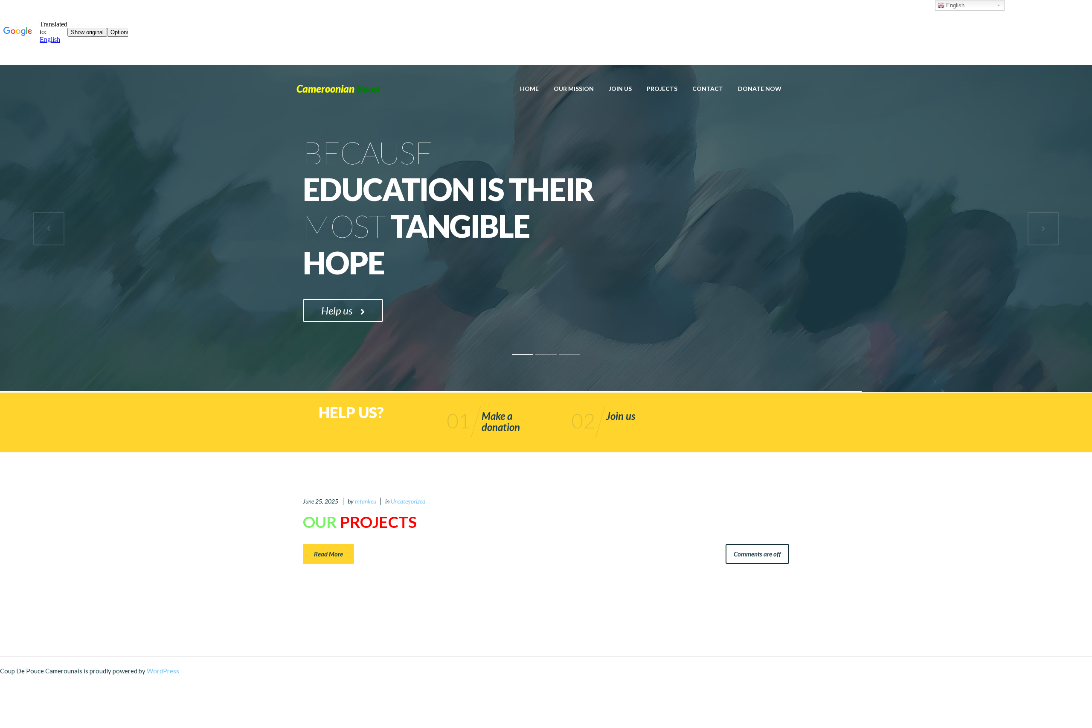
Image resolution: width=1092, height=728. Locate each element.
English (954, 5)
